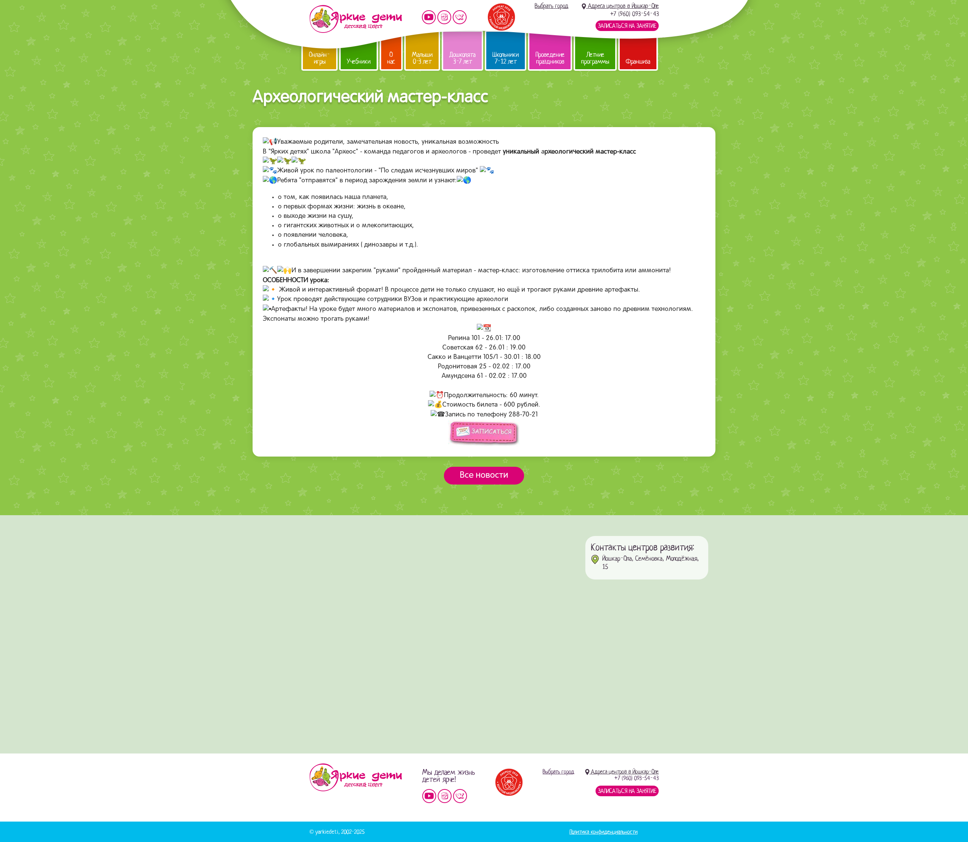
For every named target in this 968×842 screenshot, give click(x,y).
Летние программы (595, 58)
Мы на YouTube (429, 17)
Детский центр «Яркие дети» (355, 777)
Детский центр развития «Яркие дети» (355, 19)
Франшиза (638, 61)
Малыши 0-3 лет (422, 58)
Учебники (359, 61)
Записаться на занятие (627, 26)
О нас (391, 58)
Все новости (484, 475)
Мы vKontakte (460, 17)
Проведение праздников (550, 58)
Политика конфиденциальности (603, 832)
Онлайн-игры (319, 58)
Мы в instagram (444, 17)
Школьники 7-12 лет (505, 58)
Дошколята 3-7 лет (462, 58)
